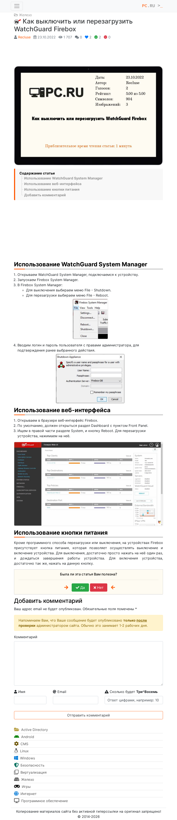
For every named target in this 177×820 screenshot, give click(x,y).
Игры (26, 786)
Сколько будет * (133, 692)
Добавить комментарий (45, 195)
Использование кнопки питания (51, 189)
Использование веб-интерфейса (52, 184)
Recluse (24, 37)
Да (82, 587)
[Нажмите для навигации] (17, 6)
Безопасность (31, 765)
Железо (25, 15)
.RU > (152, 5)
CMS (23, 744)
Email (61, 692)
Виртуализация (33, 772)
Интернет (28, 794)
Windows (27, 758)
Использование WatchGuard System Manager (63, 178)
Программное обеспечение (44, 801)
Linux (24, 751)
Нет (100, 587)
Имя (21, 692)
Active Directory (34, 729)
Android (27, 737)
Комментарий (25, 637)
